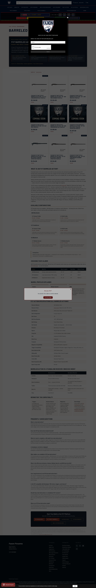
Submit (48, 51)
